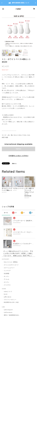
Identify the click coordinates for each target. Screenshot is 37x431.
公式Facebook (8, 312)
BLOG (6, 294)
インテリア (7, 270)
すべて (6, 212)
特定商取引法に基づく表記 (11, 302)
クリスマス (7, 285)
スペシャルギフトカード (11, 265)
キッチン (6, 276)
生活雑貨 (6, 273)
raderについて (8, 291)
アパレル (6, 279)
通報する (14, 163)
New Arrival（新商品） (11, 262)
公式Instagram (8, 309)
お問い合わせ (7, 297)
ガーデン (6, 282)
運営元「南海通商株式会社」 (12, 315)
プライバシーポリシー (10, 299)
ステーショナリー (9, 268)
